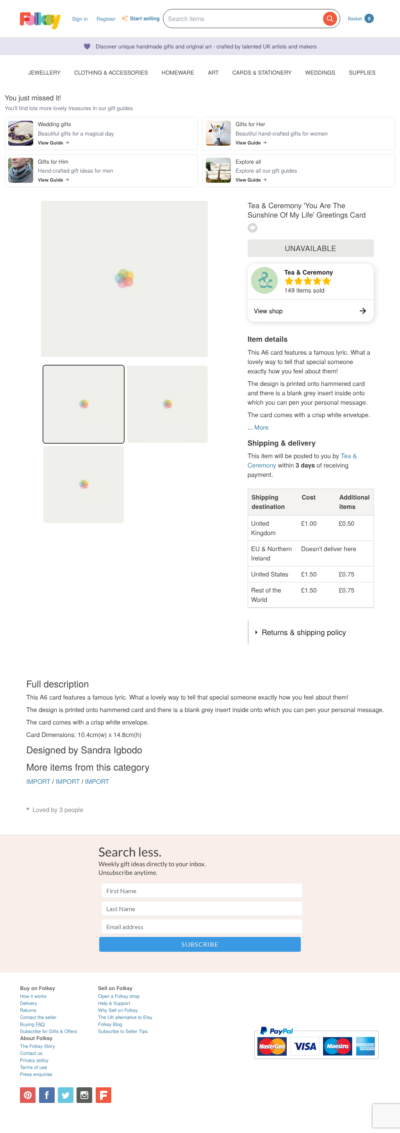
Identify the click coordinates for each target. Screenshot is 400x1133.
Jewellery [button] (44, 72)
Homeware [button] (178, 72)
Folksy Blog (110, 1024)
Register (106, 18)
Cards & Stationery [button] (261, 72)
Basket (359, 18)
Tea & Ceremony (308, 272)
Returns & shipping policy (304, 632)
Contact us (31, 1053)
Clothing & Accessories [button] (111, 72)
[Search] (330, 19)
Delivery (28, 1003)
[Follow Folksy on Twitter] (65, 1095)
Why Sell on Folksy (118, 1010)
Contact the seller (38, 1017)
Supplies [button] (362, 72)
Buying (32, 1024)
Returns (28, 1010)
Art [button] (213, 72)
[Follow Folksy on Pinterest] (28, 1095)
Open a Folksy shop (118, 996)
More (261, 427)
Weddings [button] (320, 72)
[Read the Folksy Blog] (103, 1095)
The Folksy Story (37, 1046)
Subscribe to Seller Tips (123, 1031)
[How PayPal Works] (316, 1062)
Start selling (145, 19)
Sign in (80, 18)
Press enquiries (36, 1074)
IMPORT (38, 781)
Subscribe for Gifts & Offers (48, 1031)
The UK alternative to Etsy (125, 1017)
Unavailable (310, 248)
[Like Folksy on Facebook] (47, 1095)
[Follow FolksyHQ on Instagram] (84, 1095)
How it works (33, 996)
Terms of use (33, 1067)
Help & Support (114, 1003)
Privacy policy (34, 1060)
